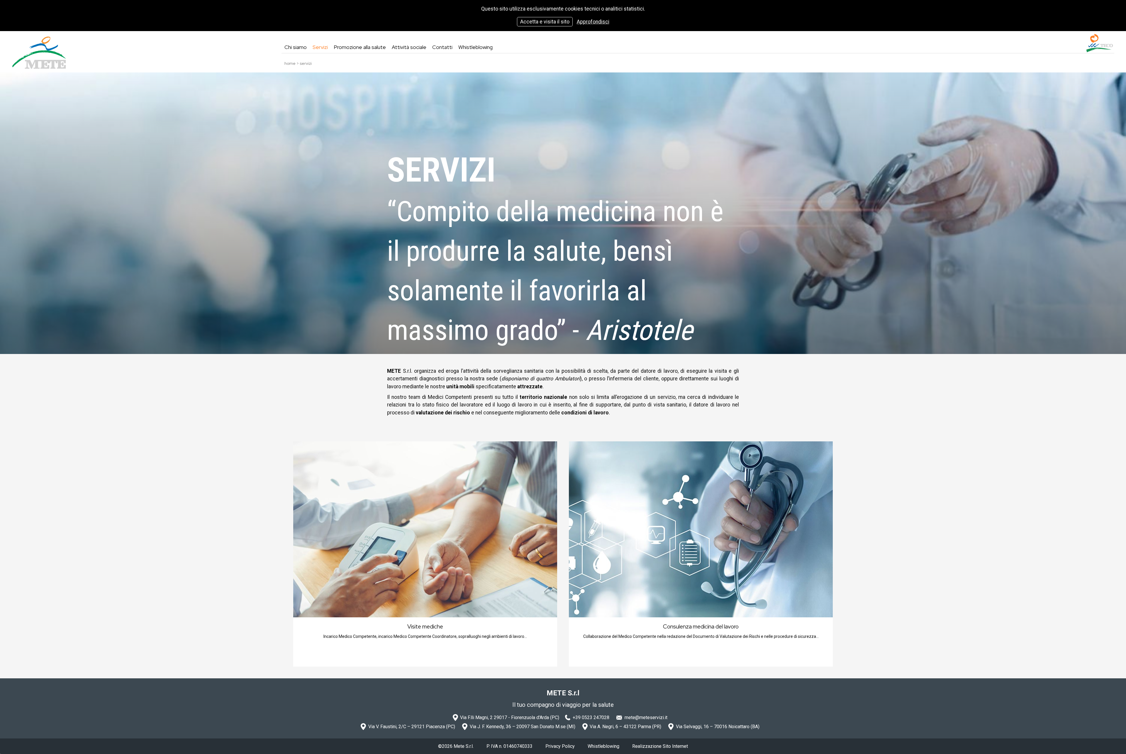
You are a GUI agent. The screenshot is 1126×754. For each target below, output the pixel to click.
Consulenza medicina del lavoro (701, 626)
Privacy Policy (560, 746)
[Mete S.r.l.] (39, 53)
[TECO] (1099, 43)
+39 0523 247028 (591, 717)
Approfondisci (593, 22)
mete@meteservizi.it (646, 717)
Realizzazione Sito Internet (660, 746)
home (290, 63)
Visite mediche (425, 626)
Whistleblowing (603, 746)
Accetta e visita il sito (544, 22)
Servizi (306, 63)
